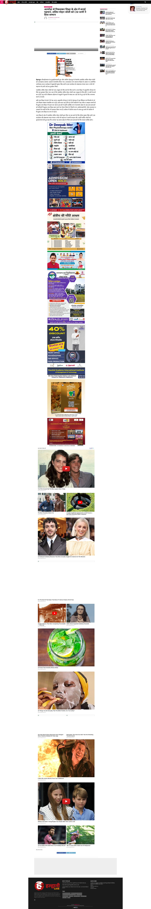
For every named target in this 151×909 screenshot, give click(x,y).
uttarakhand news (66, 893)
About (91, 885)
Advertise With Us (94, 886)
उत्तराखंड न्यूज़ (32, 2)
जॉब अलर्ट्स (54, 2)
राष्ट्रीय (18, 2)
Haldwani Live (77, 904)
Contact (92, 887)
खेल (37, 2)
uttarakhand (65, 896)
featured (64, 897)
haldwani (71, 896)
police (69, 897)
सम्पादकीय (47, 2)
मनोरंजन (42, 2)
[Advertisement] (75, 866)
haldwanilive (79, 894)
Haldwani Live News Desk (54, 17)
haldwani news (77, 896)
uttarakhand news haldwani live (69, 894)
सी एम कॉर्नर (24, 2)
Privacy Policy (93, 888)
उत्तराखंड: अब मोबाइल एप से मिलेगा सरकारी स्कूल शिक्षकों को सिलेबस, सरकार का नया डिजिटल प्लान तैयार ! (102, 883)
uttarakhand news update (76, 893)
